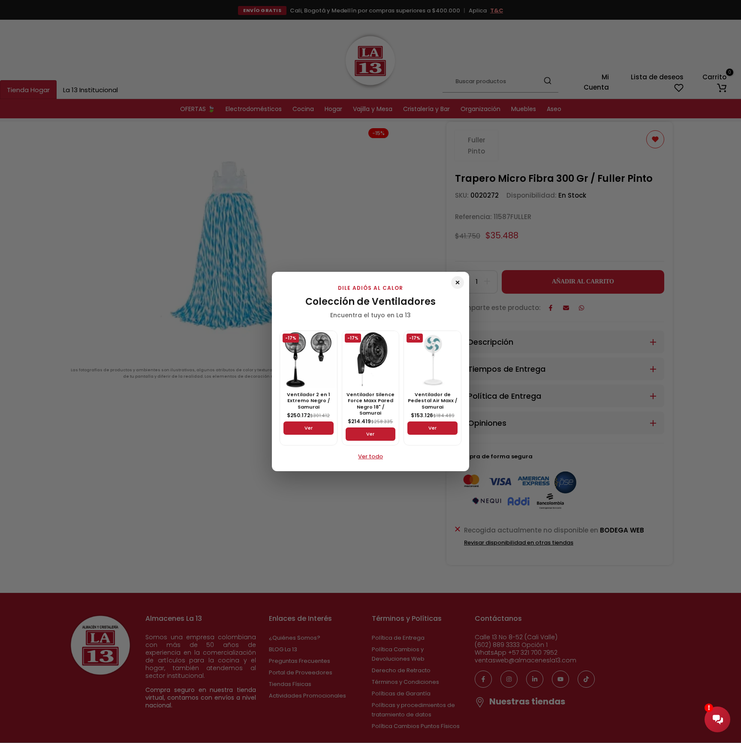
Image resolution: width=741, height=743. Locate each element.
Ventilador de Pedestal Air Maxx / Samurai (432, 400)
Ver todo (370, 456)
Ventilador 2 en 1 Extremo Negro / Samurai (308, 400)
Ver (308, 427)
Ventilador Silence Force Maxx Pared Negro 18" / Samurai (370, 403)
